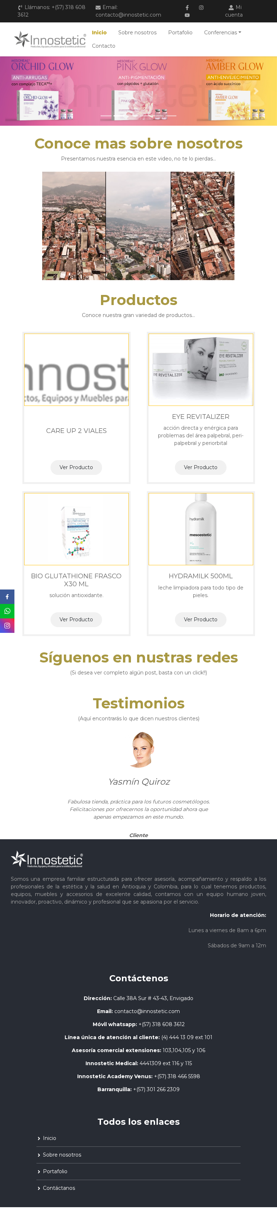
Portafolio (180, 32)
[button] (20, 91)
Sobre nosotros (137, 32)
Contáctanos (59, 1188)
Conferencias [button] (220, 32)
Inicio (99, 32)
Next (268, 785)
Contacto (103, 46)
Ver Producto (76, 467)
